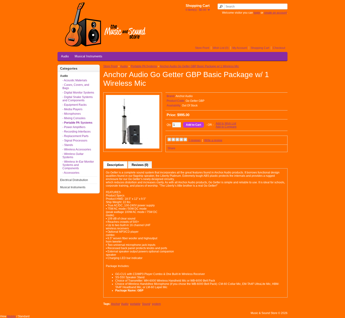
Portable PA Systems (144, 66)
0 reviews (194, 140)
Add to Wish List (226, 123)
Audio (65, 56)
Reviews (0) (140, 165)
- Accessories (70, 172)
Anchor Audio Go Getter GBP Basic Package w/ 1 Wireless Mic (199, 66)
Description (115, 165)
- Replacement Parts (75, 136)
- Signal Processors (74, 140)
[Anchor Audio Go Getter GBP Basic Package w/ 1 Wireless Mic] (132, 147)
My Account (239, 48)
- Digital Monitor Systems (78, 92)
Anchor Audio (184, 96)
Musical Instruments (88, 56)
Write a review (213, 140)
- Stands (67, 145)
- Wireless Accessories (76, 149)
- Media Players (72, 109)
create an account (275, 12)
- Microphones (71, 113)
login (257, 12)
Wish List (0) (221, 48)
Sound (146, 304)
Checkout (279, 48)
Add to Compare (226, 126)
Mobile (11, 316)
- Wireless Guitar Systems (73, 155)
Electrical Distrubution (74, 180)
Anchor (115, 304)
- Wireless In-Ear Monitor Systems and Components (78, 165)
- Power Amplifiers (73, 127)
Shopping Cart (260, 48)
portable (135, 304)
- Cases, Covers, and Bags (75, 86)
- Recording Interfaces (76, 131)
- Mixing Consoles (73, 118)
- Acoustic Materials (74, 80)
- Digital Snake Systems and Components (77, 98)
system (156, 304)
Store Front (202, 48)
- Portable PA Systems (77, 122)
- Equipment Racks (74, 104)
